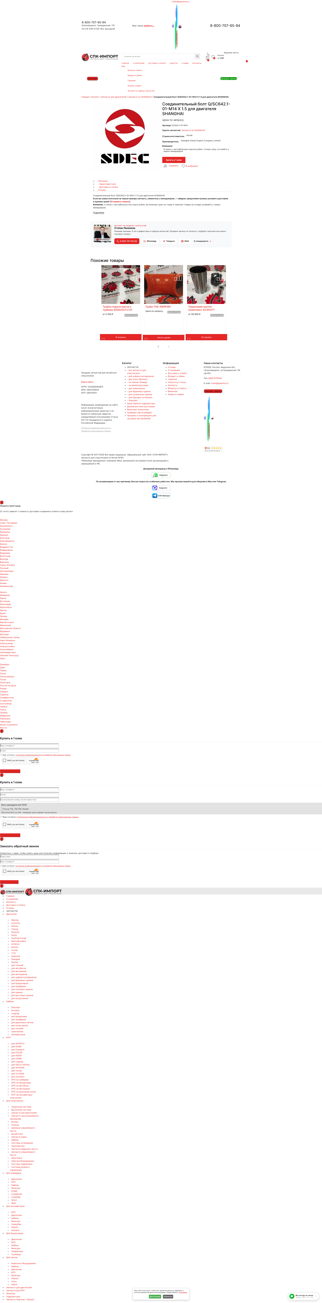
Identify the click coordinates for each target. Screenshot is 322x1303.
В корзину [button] (121, 337)
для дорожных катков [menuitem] (22, 1022)
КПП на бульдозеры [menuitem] (21, 1082)
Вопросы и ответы (177, 388)
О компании (138, 63)
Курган (3, 610)
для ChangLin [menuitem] (17, 1049)
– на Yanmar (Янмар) (137, 382)
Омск (2, 658)
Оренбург (4, 664)
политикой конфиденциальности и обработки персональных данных (43, 755)
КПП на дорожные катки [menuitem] (23, 1091)
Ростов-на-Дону (8, 685)
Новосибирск (6, 649)
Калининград (6, 586)
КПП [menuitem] (8, 1037)
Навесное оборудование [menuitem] (23, 1263)
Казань (3, 583)
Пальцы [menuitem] (15, 1125)
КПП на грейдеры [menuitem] (20, 1079)
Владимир (5, 553)
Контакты (196, 63)
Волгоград (5, 556)
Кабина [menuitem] (14, 1245)
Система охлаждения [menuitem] (22, 1143)
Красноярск (6, 607)
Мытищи (4, 634)
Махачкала (5, 625)
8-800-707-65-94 (94, 22)
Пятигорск (5, 682)
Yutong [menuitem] (14, 929)
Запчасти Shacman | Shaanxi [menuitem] (20, 1299)
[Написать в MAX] (173, 27)
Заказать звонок (213, 391)
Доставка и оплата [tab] (108, 187)
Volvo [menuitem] (14, 1281)
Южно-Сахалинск (9, 724)
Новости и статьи (177, 382)
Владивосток (6, 547)
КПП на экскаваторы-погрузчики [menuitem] (21, 1096)
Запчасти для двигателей (113, 97)
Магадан (4, 619)
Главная (125, 63)
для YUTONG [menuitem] (17, 1073)
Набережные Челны (10, 637)
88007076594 (215, 378)
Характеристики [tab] (107, 184)
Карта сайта (87, 381)
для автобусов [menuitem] (18, 968)
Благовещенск (7, 541)
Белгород (5, 538)
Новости (174, 63)
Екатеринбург (7, 571)
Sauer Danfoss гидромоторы (141, 403)
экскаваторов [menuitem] (18, 1034)
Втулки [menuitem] (14, 1122)
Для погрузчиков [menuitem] (14, 1100)
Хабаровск (5, 715)
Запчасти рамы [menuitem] (19, 1137)
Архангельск (6, 526)
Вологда (4, 559)
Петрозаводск (7, 676)
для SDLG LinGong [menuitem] (20, 1064)
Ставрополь (6, 700)
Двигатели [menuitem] (11, 914)
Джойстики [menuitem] (17, 1134)
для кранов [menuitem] (17, 992)
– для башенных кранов (138, 391)
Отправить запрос (120, 201)
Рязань (3, 688)
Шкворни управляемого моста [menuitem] (22, 1129)
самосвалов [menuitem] (17, 1031)
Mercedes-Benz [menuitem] (18, 941)
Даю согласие (155, 1296)
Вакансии (172, 391)
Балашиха (5, 532)
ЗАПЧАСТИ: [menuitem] (12, 911)
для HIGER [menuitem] (16, 1055)
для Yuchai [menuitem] (16, 1070)
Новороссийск (7, 646)
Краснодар (5, 604)
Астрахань (5, 529)
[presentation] (158, 346)
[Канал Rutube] (179, 27)
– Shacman (132, 400)
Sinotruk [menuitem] (15, 932)
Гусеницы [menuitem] (16, 1254)
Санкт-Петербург (8, 523)
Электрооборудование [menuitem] (22, 1161)
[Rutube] (211, 419)
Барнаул (4, 535)
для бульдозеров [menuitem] (19, 983)
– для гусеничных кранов (139, 394)
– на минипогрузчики (137, 385)
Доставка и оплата (157, 63)
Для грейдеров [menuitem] (13, 1173)
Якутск (3, 727)
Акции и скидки (134, 86)
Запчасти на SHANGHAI (140, 97)
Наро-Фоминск (7, 640)
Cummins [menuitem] (15, 923)
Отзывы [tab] (102, 190)
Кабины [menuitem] (10, 1001)
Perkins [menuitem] (14, 926)
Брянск (3, 544)
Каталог (95, 97)
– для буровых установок (139, 397)
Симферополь (7, 697)
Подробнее (98, 212)
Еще (123, 66)
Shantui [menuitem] (14, 1278)
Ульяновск (5, 718)
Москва (4, 520)
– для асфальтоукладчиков (140, 376)
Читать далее (163, 337)
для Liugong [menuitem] (17, 1061)
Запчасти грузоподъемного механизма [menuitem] (24, 1117)
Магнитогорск (7, 622)
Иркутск (4, 580)
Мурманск (5, 631)
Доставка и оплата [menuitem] (15, 905)
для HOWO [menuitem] (16, 1058)
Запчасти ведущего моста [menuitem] (24, 1149)
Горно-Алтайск (7, 565)
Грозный (4, 568)
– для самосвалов (136, 388)
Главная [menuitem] (10, 896)
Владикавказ (6, 550)
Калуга (3, 592)
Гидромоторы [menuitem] (13, 1296)
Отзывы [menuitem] (10, 908)
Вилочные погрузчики (138, 409)
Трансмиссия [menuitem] (18, 1146)
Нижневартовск (8, 652)
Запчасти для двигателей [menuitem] (24, 1113)
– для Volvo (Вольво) (137, 379)
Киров (3, 598)
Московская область (10, 628)
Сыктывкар (5, 703)
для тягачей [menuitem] (17, 965)
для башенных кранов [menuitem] (22, 980)
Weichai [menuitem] (15, 920)
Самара (4, 691)
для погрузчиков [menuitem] (19, 998)
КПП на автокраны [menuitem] (20, 1088)
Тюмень (4, 712)
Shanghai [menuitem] (15, 959)
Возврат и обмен (135, 75)
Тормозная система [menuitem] (21, 1106)
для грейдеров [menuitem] (18, 986)
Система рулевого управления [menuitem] (20, 1168)
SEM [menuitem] (13, 1203)
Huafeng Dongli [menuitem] (18, 938)
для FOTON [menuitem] (16, 1052)
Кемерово (5, 595)
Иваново (4, 574)
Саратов (4, 694)
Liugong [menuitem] (15, 1013)
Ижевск (4, 577)
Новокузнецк (6, 643)
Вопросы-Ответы (135, 70)
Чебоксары (5, 721)
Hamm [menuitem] (14, 1284)
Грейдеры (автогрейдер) (139, 412)
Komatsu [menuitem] (15, 1010)
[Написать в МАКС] (205, 419)
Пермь (3, 670)
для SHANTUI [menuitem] (17, 1043)
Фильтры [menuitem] (15, 1188)
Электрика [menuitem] (16, 1158)
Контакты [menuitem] (11, 902)
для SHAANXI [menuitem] (17, 1067)
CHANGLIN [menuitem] (16, 1194)
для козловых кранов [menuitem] (22, 989)
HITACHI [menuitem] (15, 944)
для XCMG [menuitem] (16, 1046)
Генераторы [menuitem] (17, 1251)
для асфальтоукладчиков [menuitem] (23, 977)
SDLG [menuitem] (14, 1200)
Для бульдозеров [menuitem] (14, 1233)
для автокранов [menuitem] (19, 974)
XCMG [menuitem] (14, 1191)
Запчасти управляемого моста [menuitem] (22, 1153)
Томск (3, 709)
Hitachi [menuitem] (14, 1227)
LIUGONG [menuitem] (16, 1197)
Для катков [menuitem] (11, 1257)
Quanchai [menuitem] (15, 956)
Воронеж (4, 562)
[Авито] (176, 27)
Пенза (3, 673)
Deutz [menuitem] (14, 935)
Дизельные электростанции (141, 406)
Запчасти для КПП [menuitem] (15, 1290)
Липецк (3, 616)
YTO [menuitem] (13, 953)
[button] (190, 166)
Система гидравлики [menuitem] (21, 1164)
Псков (3, 679)
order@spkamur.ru (180, 1)
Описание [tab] (103, 181)
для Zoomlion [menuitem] (17, 1076)
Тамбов (3, 706)
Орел (2, 667)
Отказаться (168, 1296)
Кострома (5, 601)
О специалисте (201, 241)
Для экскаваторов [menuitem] (15, 1206)
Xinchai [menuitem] (14, 962)
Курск (3, 613)
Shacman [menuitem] (15, 1007)
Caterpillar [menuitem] (16, 1224)
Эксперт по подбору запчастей (141, 91)
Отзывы (185, 63)
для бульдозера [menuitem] (19, 1016)
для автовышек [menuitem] (19, 971)
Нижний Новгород (9, 655)
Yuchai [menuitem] (14, 950)
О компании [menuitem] (12, 899)
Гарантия (131, 80)
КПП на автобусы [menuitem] (20, 1085)
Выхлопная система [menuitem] (21, 1110)
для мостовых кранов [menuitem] (22, 995)
